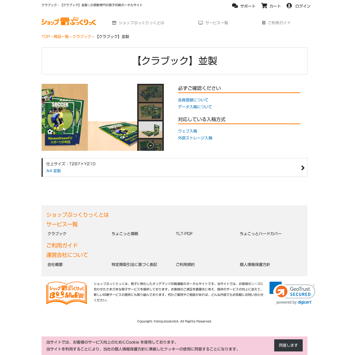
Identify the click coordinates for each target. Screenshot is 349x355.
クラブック (56, 234)
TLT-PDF (184, 234)
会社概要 (55, 264)
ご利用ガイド (62, 245)
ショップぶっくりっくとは (77, 215)
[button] (150, 93)
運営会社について (67, 255)
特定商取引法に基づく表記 (134, 264)
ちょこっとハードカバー (261, 234)
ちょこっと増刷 (125, 234)
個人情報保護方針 (255, 264)
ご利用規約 (185, 264)
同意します (288, 345)
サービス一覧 (62, 224)
